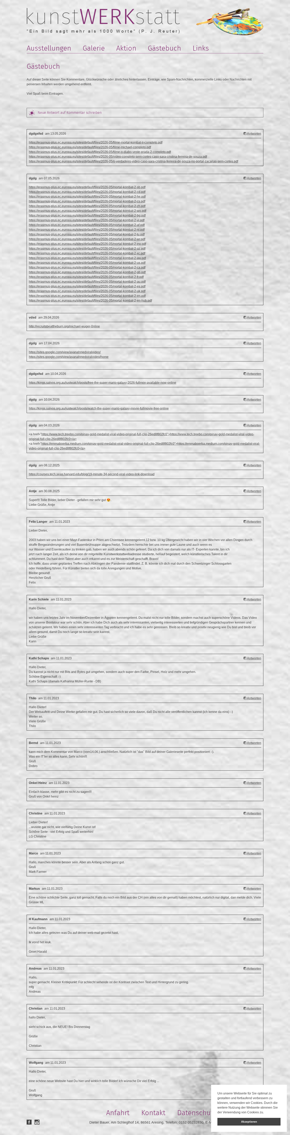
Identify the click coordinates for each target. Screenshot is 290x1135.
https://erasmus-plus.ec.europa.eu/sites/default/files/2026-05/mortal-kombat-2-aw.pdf (87, 258)
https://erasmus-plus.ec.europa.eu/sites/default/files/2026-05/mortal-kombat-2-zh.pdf (87, 206)
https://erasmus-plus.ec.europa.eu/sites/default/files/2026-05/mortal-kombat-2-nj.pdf (87, 229)
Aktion (126, 48)
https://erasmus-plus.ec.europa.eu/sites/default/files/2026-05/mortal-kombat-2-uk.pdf (87, 291)
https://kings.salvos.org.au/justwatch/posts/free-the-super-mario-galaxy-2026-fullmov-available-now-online (102, 382)
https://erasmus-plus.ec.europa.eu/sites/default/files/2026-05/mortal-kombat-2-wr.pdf (87, 239)
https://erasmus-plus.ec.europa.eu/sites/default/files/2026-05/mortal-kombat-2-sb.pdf (87, 187)
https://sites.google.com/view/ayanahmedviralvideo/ (65, 352)
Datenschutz (196, 1113)
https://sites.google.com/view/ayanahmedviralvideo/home (69, 357)
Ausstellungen (49, 48)
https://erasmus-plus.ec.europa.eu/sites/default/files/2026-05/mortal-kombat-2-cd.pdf (87, 192)
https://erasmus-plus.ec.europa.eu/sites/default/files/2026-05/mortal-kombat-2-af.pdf (87, 225)
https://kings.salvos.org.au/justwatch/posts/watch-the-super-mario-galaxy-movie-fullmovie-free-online (99, 408)
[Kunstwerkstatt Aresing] (103, 20)
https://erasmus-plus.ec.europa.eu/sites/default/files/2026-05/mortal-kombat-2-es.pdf (87, 286)
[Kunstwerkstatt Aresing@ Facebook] (29, 1122)
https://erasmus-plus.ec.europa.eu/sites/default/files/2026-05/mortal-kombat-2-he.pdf (87, 196)
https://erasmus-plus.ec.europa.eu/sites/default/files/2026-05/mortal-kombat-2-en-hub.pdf (90, 300)
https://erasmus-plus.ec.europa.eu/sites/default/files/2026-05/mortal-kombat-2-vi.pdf (86, 220)
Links (201, 48)
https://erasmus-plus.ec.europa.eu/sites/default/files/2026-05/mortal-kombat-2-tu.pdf (87, 234)
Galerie (94, 48)
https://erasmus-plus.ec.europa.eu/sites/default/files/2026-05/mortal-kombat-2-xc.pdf (87, 253)
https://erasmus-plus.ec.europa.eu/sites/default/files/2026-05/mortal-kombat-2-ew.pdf (87, 244)
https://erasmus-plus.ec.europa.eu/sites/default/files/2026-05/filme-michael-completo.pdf (90, 147)
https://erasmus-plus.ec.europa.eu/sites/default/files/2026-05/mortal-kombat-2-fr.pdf (86, 277)
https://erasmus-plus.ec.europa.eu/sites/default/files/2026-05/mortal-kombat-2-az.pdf (87, 248)
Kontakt (153, 1113)
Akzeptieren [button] (249, 1121)
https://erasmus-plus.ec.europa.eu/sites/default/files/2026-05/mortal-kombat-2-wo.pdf (87, 210)
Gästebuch (164, 48)
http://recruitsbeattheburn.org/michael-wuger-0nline (64, 326)
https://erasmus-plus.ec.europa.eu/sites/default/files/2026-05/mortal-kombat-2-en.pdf (87, 295)
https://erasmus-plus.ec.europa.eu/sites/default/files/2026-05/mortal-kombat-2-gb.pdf (87, 272)
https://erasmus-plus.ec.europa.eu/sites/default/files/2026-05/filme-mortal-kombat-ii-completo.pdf (95, 142)
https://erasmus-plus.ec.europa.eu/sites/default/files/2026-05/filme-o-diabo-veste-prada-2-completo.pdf (100, 152)
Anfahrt (117, 1113)
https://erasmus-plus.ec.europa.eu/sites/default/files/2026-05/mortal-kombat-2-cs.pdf (87, 201)
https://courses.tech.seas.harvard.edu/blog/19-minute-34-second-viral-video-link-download (91, 474)
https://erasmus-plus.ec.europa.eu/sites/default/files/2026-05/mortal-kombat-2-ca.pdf (87, 267)
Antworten (254, 133)
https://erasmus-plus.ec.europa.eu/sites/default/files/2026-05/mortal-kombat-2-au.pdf (87, 281)
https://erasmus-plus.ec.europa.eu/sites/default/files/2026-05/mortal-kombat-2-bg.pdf (87, 215)
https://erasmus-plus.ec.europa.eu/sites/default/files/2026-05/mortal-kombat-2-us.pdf (87, 262)
